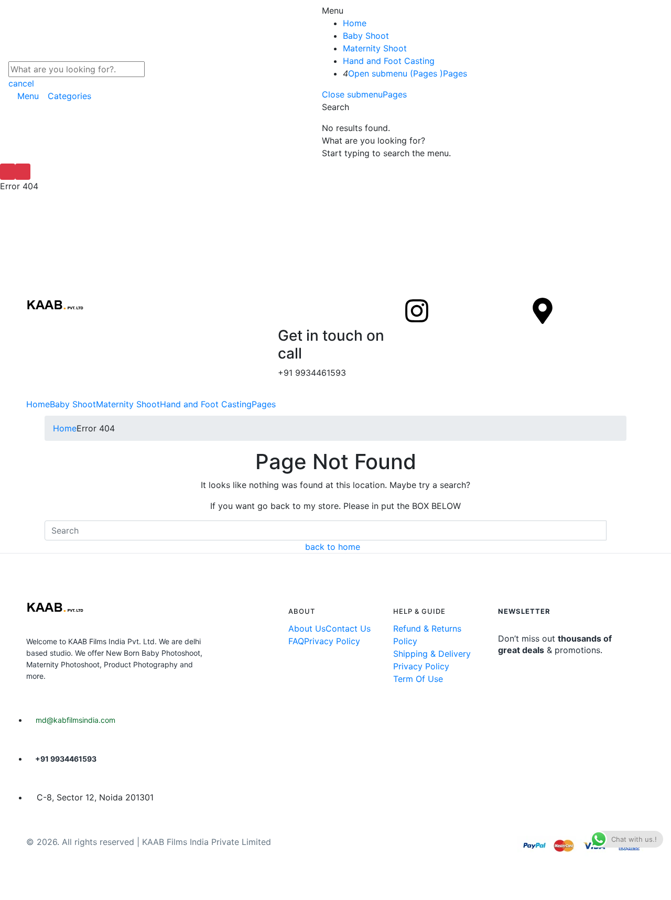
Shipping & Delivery (432, 653)
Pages (455, 73)
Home (354, 23)
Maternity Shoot (375, 48)
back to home (332, 546)
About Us (307, 628)
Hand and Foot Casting (389, 61)
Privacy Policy (332, 641)
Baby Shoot (366, 35)
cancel (21, 83)
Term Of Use (418, 679)
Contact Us (348, 628)
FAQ (296, 641)
